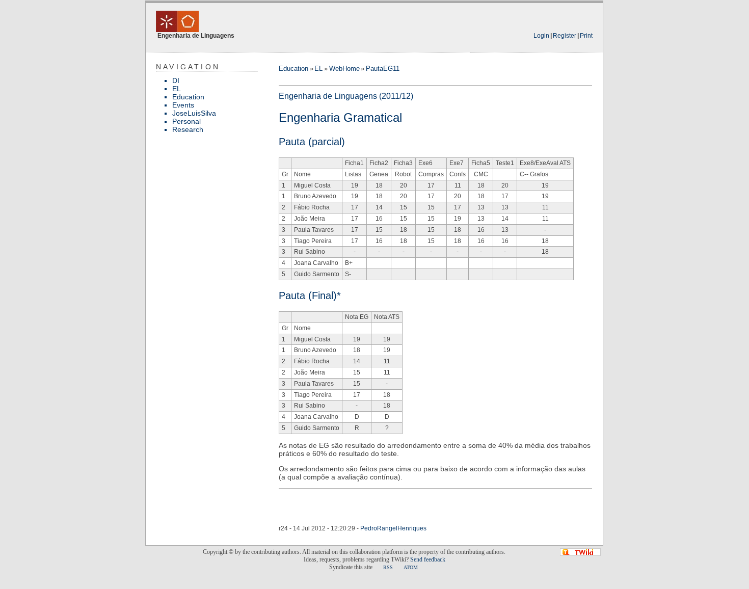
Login (541, 35)
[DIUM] (177, 26)
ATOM (411, 567)
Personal (186, 121)
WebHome (344, 68)
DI (175, 80)
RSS (388, 567)
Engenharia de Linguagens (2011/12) (346, 96)
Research (187, 129)
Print (586, 35)
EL (176, 89)
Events (183, 105)
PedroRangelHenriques (393, 528)
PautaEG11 (382, 68)
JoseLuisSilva (194, 113)
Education (188, 97)
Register (564, 35)
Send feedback (427, 559)
